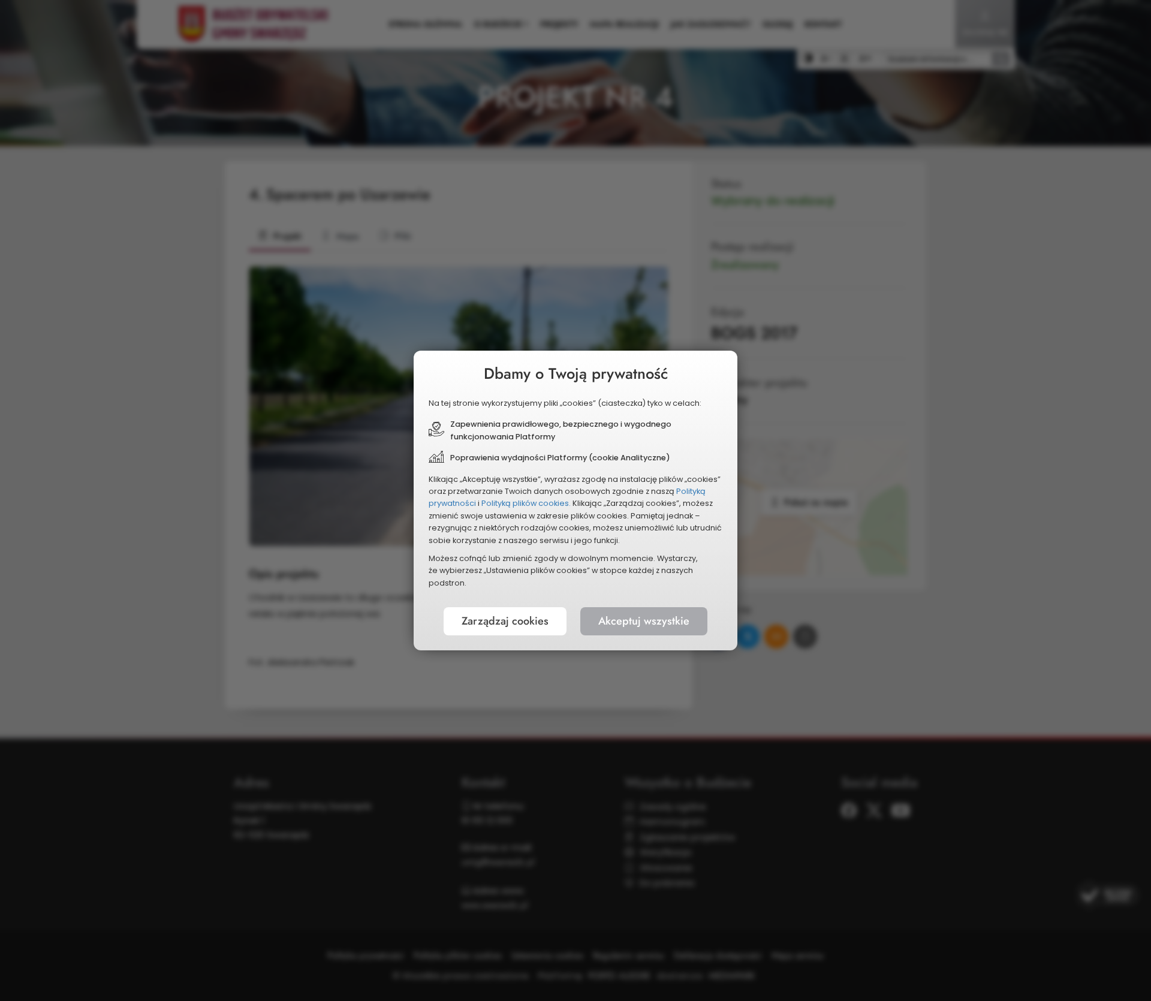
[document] (575, 500)
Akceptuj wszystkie (643, 621)
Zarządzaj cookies (505, 621)
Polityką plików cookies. (526, 503)
